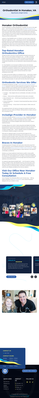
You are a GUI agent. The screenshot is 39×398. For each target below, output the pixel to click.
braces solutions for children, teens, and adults (21, 147)
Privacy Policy (16, 395)
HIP (28, 396)
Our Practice (6, 381)
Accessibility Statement (24, 395)
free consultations (17, 179)
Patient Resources (6, 386)
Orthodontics (7, 383)
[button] (36, 2)
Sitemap (11, 395)
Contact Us (6, 389)
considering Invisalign (21, 117)
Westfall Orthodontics (29, 28)
